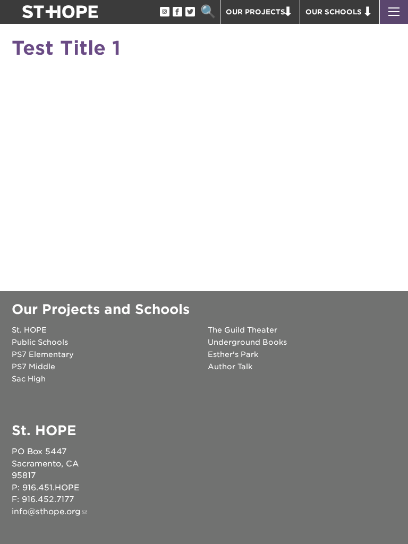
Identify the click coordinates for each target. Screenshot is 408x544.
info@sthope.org (46, 511)
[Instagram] (164, 12)
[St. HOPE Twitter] (189, 12)
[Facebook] (177, 12)
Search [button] (208, 12)
